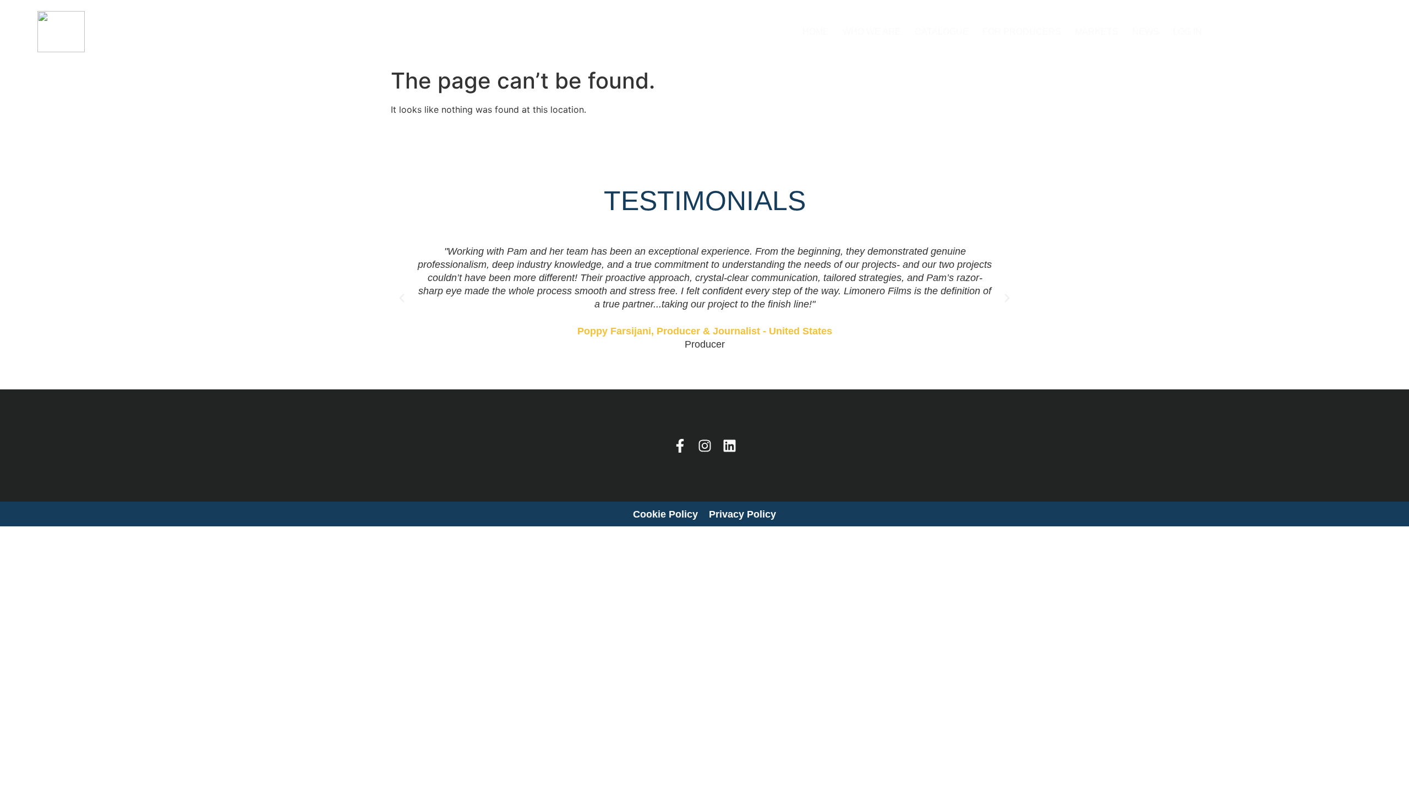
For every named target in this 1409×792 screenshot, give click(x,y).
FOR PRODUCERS (1021, 32)
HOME (815, 32)
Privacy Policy (742, 514)
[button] (401, 298)
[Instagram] (705, 446)
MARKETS (1096, 32)
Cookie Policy (665, 514)
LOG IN (1187, 32)
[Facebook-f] (680, 446)
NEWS (1145, 32)
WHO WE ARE (872, 32)
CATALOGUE (942, 32)
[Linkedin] (729, 446)
